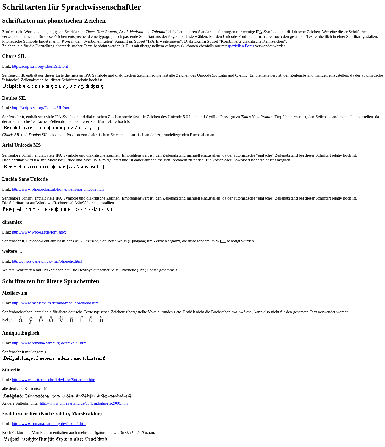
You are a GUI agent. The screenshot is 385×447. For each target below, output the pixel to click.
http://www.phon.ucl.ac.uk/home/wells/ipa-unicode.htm (58, 189)
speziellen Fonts (241, 46)
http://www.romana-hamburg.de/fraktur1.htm (49, 343)
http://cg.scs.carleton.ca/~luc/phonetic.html (47, 261)
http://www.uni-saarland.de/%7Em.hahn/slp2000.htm (84, 403)
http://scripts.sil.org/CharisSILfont (40, 66)
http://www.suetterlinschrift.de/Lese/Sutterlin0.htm (53, 379)
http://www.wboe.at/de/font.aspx (39, 232)
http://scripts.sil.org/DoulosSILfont (40, 108)
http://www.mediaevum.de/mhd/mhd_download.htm (55, 303)
